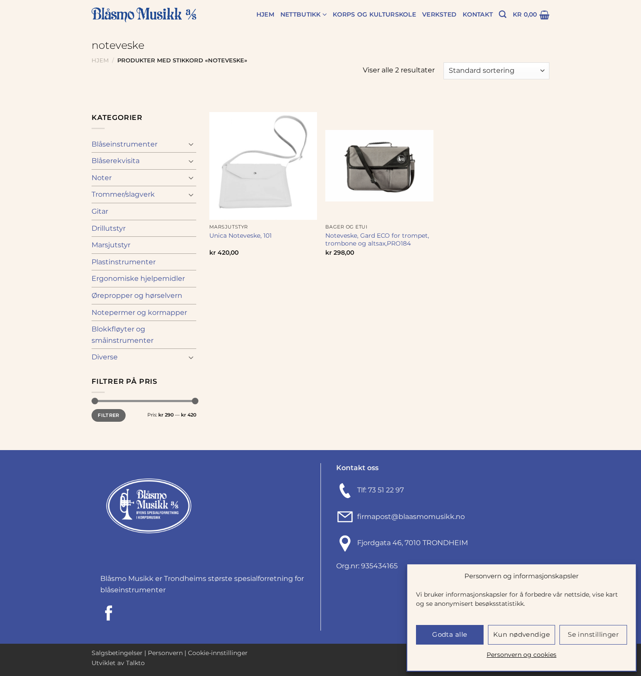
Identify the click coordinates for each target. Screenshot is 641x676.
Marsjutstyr (111, 245)
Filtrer (108, 415)
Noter (102, 178)
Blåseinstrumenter (124, 144)
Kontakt (478, 14)
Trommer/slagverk (123, 194)
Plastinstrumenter (124, 262)
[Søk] (502, 15)
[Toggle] (191, 144)
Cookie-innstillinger (218, 653)
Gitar (100, 211)
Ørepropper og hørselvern (137, 295)
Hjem (265, 14)
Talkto (135, 663)
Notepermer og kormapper (139, 312)
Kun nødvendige (521, 634)
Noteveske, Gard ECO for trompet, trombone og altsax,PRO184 (377, 240)
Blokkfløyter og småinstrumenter (122, 335)
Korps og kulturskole (374, 14)
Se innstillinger (593, 634)
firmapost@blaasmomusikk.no (409, 516)
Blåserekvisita (116, 161)
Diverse (105, 357)
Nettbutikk (300, 14)
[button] (531, 14)
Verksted (439, 14)
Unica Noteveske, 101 (240, 235)
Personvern (165, 653)
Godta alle (449, 634)
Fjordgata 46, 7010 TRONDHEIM (412, 543)
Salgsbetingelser (117, 653)
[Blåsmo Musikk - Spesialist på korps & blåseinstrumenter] (144, 15)
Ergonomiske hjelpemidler (138, 278)
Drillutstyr (109, 228)
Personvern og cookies (521, 655)
